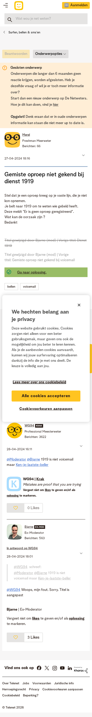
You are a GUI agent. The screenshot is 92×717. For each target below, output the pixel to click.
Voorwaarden (41, 683)
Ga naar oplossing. (31, 272)
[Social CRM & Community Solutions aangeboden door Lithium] (81, 670)
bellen (11, 286)
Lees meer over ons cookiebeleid (39, 382)
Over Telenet (10, 683)
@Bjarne (33, 459)
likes (48, 490)
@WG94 (20, 567)
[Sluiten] (79, 305)
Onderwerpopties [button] (48, 54)
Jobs (25, 683)
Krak (40, 479)
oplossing (13, 495)
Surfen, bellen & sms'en (24, 32)
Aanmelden (79, 5)
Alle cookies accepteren (46, 396)
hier (56, 105)
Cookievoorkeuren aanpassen (46, 409)
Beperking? (30, 695)
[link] (17, 55)
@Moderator (16, 459)
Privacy (34, 689)
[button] (83, 155)
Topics (5, 5)
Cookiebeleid (11, 695)
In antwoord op (22, 548)
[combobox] (46, 18)
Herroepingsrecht (14, 689)
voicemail (29, 286)
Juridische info (64, 683)
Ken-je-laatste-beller (32, 465)
